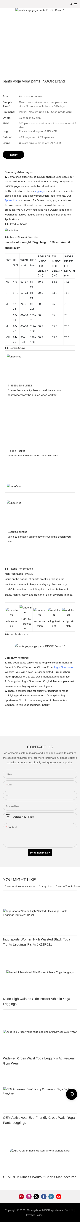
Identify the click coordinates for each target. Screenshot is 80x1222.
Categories (45, 886)
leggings (39, 190)
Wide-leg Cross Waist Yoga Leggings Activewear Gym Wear (39, 1060)
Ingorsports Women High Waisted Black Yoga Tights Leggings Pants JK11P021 (36, 941)
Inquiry (13, 154)
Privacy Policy (34, 1214)
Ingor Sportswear (64, 667)
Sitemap (49, 1214)
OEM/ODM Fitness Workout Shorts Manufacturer (39, 1177)
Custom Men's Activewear (20, 886)
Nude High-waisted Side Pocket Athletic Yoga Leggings (36, 1001)
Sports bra (11, 200)
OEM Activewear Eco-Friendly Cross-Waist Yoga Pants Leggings (39, 1120)
